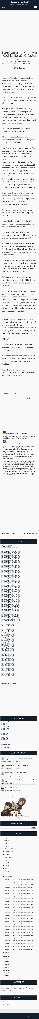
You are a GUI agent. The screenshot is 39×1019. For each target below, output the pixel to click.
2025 (4, 841)
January (7, 952)
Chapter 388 (4, 734)
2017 (4, 970)
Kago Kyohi (17, 61)
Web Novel (25, 61)
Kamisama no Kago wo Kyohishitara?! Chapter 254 (19, 879)
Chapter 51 (4, 724)
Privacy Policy (33, 1016)
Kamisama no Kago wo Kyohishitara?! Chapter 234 (19, 55)
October (7, 854)
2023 (4, 846)
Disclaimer (20, 1017)
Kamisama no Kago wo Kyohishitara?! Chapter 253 (19, 882)
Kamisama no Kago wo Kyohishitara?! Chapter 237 (19, 927)
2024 (4, 843)
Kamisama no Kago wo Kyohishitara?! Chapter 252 (19, 885)
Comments (7, 1004)
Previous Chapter (9, 393)
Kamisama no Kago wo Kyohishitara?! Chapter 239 (19, 921)
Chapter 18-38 (5, 728)
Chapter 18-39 (5, 729)
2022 (4, 956)
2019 (4, 964)
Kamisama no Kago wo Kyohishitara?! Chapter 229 (19, 949)
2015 (4, 975)
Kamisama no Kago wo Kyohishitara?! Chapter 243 (19, 910)
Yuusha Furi (11, 991)
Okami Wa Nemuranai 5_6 (7, 761)
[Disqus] (19, 453)
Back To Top (4, 1014)
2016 (4, 973)
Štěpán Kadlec (9, 780)
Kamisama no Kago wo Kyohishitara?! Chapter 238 (19, 924)
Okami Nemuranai (29, 986)
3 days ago (17, 761)
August (7, 860)
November (8, 851)
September (8, 857)
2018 (4, 967)
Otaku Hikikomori (10, 787)
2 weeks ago (18, 790)
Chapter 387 (4, 733)
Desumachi (5, 986)
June (6, 865)
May (6, 868)
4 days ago (17, 768)
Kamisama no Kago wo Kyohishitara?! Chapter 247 (19, 899)
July (6, 863)
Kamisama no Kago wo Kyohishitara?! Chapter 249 (19, 893)
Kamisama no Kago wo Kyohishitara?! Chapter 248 (19, 896)
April (6, 871)
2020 (4, 961)
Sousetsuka (19, 2)
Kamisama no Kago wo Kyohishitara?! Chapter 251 (19, 887)
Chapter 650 (4, 739)
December (8, 849)
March (7, 874)
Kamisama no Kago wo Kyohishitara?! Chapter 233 (19, 938)
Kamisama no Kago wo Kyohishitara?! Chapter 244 (19, 907)
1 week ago (17, 776)
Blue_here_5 (8, 758)
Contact (25, 1016)
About (20, 1016)
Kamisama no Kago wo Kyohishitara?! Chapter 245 (19, 904)
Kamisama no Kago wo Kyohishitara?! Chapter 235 (19, 932)
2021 (4, 959)
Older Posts (30, 533)
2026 (4, 838)
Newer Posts (8, 533)
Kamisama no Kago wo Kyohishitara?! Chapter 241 (19, 915)
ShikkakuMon (16, 988)
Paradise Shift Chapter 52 (7, 768)
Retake (7, 988)
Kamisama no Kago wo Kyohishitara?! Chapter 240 (19, 918)
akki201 (7, 773)
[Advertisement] (19, 31)
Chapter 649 (4, 738)
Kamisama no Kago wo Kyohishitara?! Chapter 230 (19, 946)
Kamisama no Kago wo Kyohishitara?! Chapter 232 (19, 941)
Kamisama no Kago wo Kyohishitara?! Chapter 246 (19, 901)
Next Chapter (31, 398)
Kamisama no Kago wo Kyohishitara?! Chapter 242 (19, 913)
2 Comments (25, 63)
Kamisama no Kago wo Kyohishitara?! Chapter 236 (19, 929)
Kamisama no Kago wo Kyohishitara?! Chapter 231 (19, 943)
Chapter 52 (4, 723)
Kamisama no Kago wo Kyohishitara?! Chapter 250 (19, 890)
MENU (4, 7)
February (7, 877)
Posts (5, 1002)
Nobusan (16, 986)
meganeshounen (9, 765)
